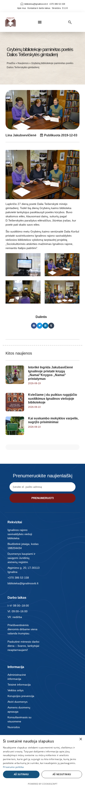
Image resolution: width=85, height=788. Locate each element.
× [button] (80, 739)
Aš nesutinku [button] (62, 774)
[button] (40, 22)
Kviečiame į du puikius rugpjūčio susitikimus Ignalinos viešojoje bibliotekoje (52, 398)
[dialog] (42, 761)
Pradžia (11, 63)
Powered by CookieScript (42, 783)
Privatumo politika (13, 767)
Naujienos (23, 63)
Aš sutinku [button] (21, 774)
